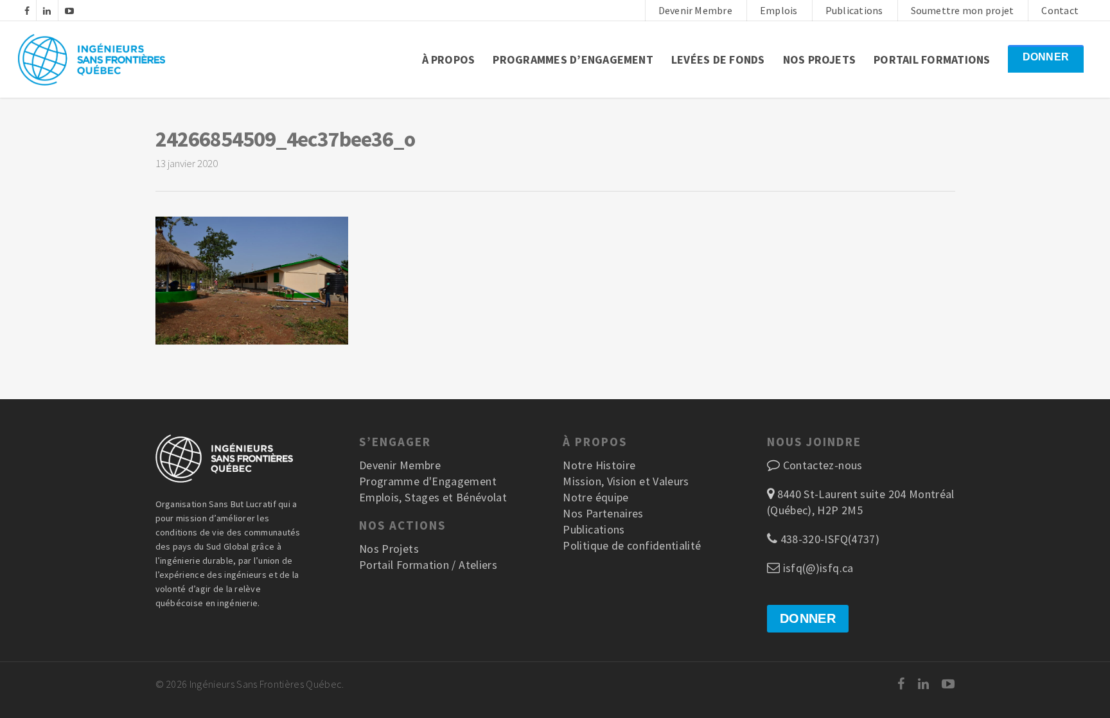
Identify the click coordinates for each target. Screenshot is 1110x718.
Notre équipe (595, 497)
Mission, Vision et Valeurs (626, 481)
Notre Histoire (599, 465)
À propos (448, 59)
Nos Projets (389, 548)
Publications (854, 10)
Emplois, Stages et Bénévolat (433, 497)
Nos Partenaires (603, 513)
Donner (1046, 56)
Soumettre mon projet (962, 10)
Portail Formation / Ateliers (428, 564)
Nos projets (819, 59)
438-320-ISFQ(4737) (828, 539)
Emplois (779, 10)
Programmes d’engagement (573, 59)
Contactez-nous (823, 465)
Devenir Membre (695, 10)
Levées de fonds (718, 59)
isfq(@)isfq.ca (816, 568)
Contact (1060, 10)
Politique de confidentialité (632, 545)
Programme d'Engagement (428, 481)
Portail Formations (932, 59)
